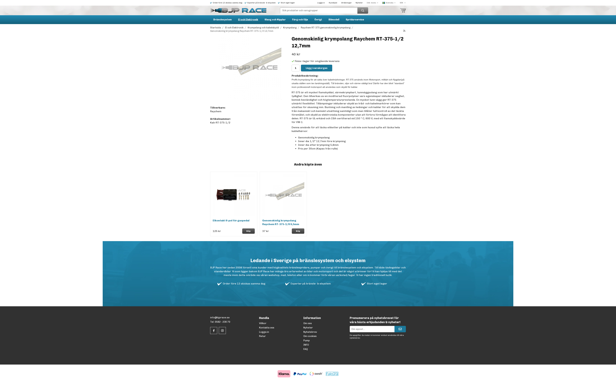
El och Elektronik (248, 19)
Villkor (262, 323)
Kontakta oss (266, 327)
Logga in (321, 3)
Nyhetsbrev (310, 332)
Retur (262, 336)
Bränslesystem (222, 19)
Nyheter (359, 3)
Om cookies (310, 336)
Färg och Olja (300, 19)
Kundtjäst (333, 3)
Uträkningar (346, 3)
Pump (306, 340)
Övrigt (318, 19)
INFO (306, 344)
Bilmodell (334, 19)
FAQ (305, 349)
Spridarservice (355, 19)
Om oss (307, 323)
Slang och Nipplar (275, 19)
